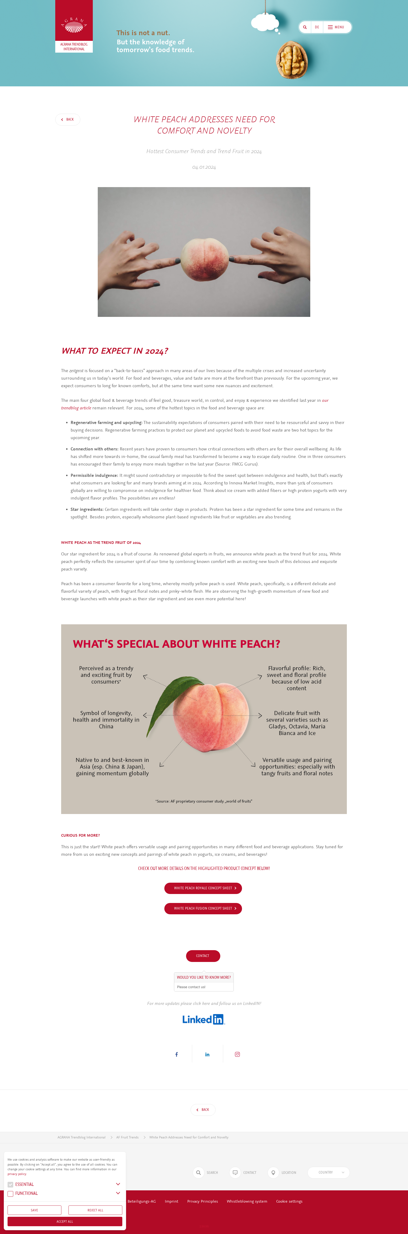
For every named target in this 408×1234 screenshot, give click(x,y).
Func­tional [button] (26, 1193)
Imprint (171, 1201)
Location (289, 1172)
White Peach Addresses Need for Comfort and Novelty (188, 1137)
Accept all (65, 1221)
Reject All (95, 1210)
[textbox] (326, 1172)
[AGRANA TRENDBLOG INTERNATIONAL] (74, 25)
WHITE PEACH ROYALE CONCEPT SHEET (203, 888)
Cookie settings (289, 1201)
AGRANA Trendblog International (82, 1137)
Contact (203, 955)
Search (212, 1172)
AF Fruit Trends (127, 1137)
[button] (176, 1053)
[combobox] (328, 1173)
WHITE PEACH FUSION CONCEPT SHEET (203, 908)
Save (34, 1210)
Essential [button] (24, 1184)
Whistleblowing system (247, 1201)
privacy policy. (17, 1174)
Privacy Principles (202, 1201)
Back (69, 119)
